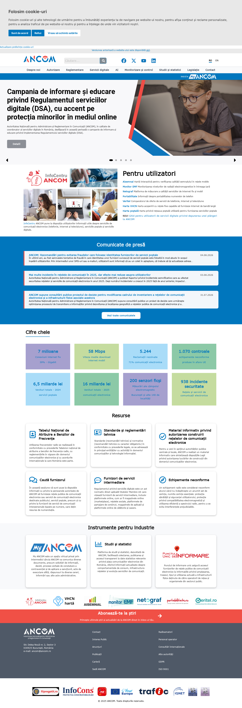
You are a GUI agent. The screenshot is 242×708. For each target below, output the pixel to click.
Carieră (96, 661)
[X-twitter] (134, 61)
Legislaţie (193, 69)
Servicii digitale (99, 69)
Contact (210, 69)
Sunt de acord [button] (19, 33)
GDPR (161, 661)
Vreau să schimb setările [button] (63, 33)
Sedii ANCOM (99, 669)
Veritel (126, 201)
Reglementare (74, 69)
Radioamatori (165, 632)
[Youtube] (144, 61)
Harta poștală (131, 210)
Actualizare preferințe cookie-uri (16, 47)
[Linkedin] (154, 61)
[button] (111, 160)
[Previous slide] (7, 160)
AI (117, 69)
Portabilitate (130, 196)
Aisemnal (128, 181)
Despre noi (33, 69)
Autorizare (53, 69)
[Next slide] (234, 160)
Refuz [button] (38, 33)
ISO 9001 (164, 669)
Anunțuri (97, 647)
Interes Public (99, 639)
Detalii (16, 143)
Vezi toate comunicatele (121, 315)
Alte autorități (166, 654)
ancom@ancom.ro (41, 651)
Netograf (128, 191)
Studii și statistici (170, 69)
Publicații (97, 654)
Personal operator (168, 639)
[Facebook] (124, 61)
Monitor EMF (130, 186)
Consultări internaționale (172, 647)
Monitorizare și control (139, 69)
